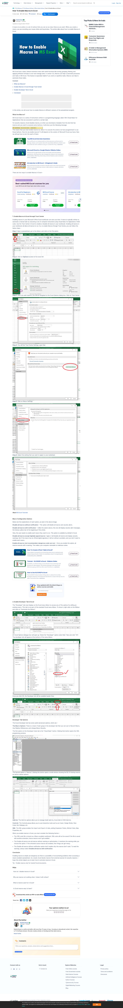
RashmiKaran (19, 19)
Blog (67, 988)
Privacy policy (104, 968)
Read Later (74, 142)
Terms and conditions (107, 971)
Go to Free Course (32, 205)
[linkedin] (21, 926)
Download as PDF (104, 12)
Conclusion (17, 93)
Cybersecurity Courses (72, 982)
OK (97, 1004)
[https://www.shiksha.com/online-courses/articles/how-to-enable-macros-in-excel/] (21, 900)
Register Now (42, 594)
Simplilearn (71, 194)
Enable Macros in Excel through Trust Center (28, 87)
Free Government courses (73, 971)
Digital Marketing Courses (73, 985)
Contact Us (44, 968)
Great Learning (21, 194)
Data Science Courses (72, 974)
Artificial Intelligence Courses (74, 977)
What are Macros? (19, 84)
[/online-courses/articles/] (13, 8)
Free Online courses (71, 968)
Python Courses (70, 980)
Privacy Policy (81, 1004)
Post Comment (18, 951)
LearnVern (45, 194)
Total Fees (19, 199)
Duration (30, 199)
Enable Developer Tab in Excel (23, 90)
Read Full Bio (17, 933)
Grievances (104, 974)
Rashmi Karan (24, 923)
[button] (24, 205)
